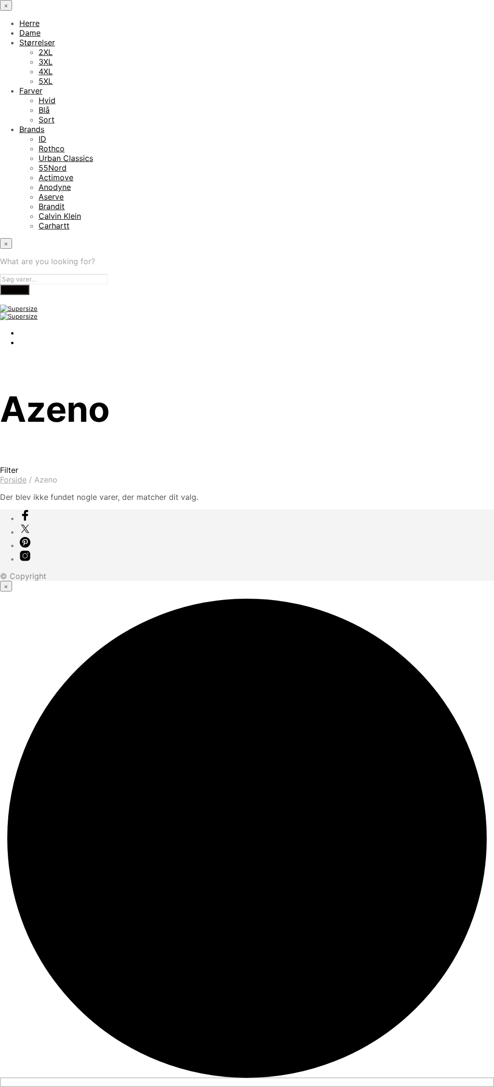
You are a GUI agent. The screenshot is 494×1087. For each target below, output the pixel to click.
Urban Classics (66, 158)
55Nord (53, 168)
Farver (30, 90)
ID (42, 139)
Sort (47, 119)
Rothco (52, 148)
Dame (30, 33)
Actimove (56, 177)
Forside (13, 479)
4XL (46, 71)
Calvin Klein (60, 216)
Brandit (52, 206)
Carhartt (54, 225)
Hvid (47, 100)
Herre (29, 23)
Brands (31, 129)
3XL (46, 62)
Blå (44, 110)
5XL (46, 81)
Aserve (51, 196)
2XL (46, 52)
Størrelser (37, 42)
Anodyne (55, 187)
